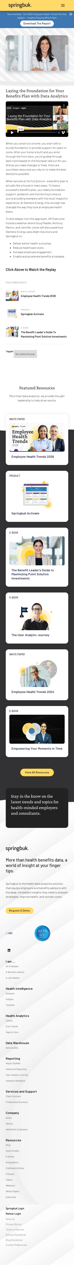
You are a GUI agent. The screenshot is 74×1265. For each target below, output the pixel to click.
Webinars (10, 1185)
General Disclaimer (16, 1234)
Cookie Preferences (16, 1244)
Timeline (10, 1005)
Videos (9, 1179)
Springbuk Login (15, 1208)
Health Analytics (17, 1016)
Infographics (12, 1162)
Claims (9, 1020)
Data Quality (12, 1047)
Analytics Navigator (16, 1080)
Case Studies (12, 1150)
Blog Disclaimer (14, 1239)
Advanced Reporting (16, 1069)
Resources (13, 1140)
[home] (23, 5)
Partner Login (13, 1213)
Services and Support (21, 1091)
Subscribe (11, 1197)
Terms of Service (15, 1229)
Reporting (13, 1058)
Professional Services (17, 1102)
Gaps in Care (12, 1032)
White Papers (12, 1191)
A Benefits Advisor (15, 972)
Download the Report (37, 23)
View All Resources (37, 772)
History (9, 1123)
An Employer (12, 966)
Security (10, 1218)
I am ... (10, 961)
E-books (10, 1156)
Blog (8, 1144)
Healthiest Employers (16, 1129)
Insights (10, 999)
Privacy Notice (13, 1224)
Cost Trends (12, 1026)
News (8, 1117)
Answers (10, 993)
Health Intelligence (19, 988)
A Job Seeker (13, 977)
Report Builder (13, 1063)
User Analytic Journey (17, 1074)
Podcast (10, 1173)
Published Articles (15, 1168)
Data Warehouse (17, 1043)
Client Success (13, 1096)
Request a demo (19, 910)
